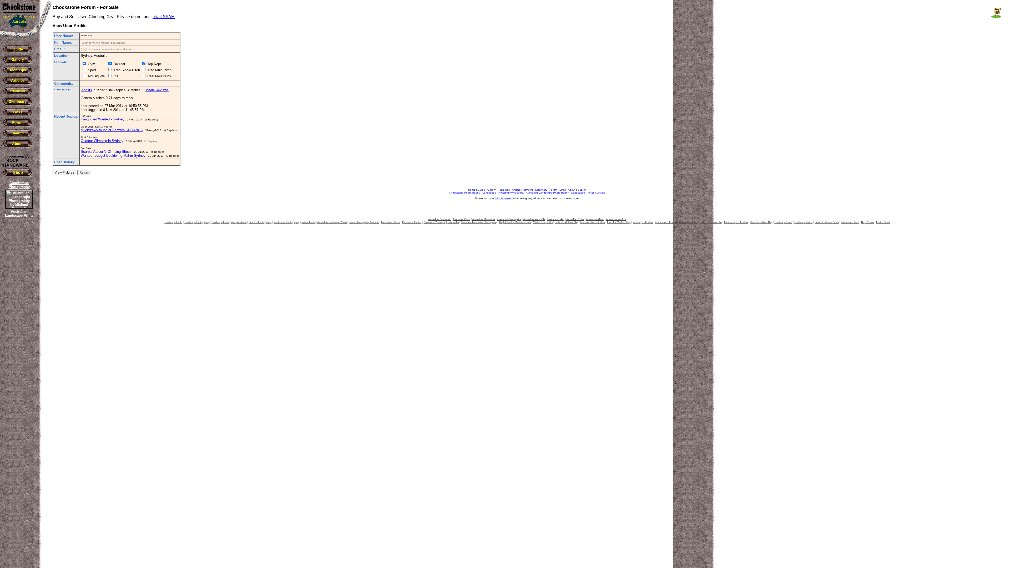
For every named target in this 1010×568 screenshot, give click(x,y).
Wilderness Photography (286, 222)
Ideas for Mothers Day (618, 222)
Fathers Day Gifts (688, 222)
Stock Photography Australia (364, 222)
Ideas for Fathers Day (761, 222)
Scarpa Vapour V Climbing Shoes (106, 152)
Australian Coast (461, 219)
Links (562, 189)
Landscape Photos (390, 222)
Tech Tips (504, 189)
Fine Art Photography (260, 222)
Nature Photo (308, 222)
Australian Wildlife (616, 219)
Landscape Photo (173, 222)
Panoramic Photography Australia (441, 222)
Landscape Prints (783, 222)
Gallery (491, 189)
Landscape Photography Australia (503, 192)
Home (471, 189)
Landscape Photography (196, 222)
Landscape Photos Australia (588, 192)
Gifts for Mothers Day (566, 222)
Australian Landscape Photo (332, 222)
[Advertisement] (18, 309)
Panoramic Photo (850, 222)
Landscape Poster (803, 222)
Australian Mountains (483, 219)
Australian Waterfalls (534, 219)
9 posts (86, 90)
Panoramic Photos (411, 222)
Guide (481, 189)
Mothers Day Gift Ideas (592, 222)
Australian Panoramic (439, 219)
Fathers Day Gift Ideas (736, 222)
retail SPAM (164, 16)
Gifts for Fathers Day (711, 222)
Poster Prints (883, 222)
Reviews (528, 189)
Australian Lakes (555, 219)
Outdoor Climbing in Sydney (102, 141)
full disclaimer (503, 198)
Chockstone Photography (464, 192)
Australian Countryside (509, 219)
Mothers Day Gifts (543, 222)
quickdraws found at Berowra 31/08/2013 (112, 130)
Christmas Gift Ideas (666, 222)
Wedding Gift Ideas (643, 222)
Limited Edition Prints (827, 222)
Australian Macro (595, 219)
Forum (553, 189)
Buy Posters (867, 222)
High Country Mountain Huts (515, 222)
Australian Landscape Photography (547, 192)
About (571, 189)
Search (582, 189)
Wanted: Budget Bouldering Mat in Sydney (113, 156)
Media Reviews (157, 90)
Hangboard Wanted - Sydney (102, 119)
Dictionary (541, 189)
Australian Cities (575, 219)
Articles (516, 189)
